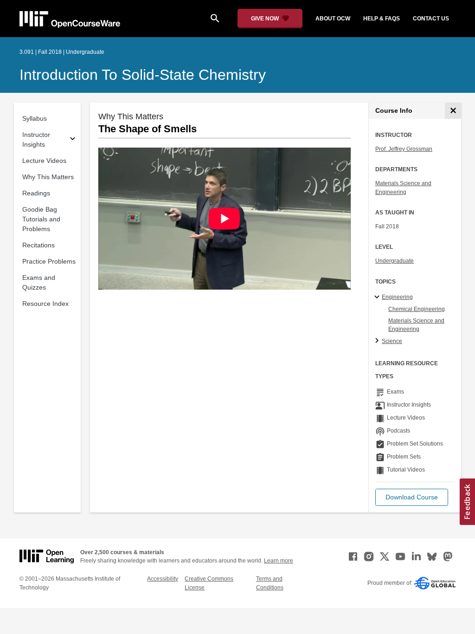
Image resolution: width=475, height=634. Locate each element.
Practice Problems (49, 261)
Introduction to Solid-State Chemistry (142, 74)
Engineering (397, 297)
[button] (411, 497)
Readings (36, 193)
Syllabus (34, 118)
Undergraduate (394, 261)
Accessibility (162, 579)
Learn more (278, 560)
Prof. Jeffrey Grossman (403, 149)
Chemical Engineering (416, 309)
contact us (431, 18)
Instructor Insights (36, 139)
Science (392, 341)
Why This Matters (48, 177)
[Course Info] (453, 111)
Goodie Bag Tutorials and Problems (41, 219)
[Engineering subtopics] (378, 297)
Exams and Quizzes (38, 282)
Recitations (38, 245)
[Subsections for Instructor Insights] (72, 140)
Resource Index (45, 303)
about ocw (332, 18)
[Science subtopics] (378, 341)
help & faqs (381, 18)
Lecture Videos (44, 160)
